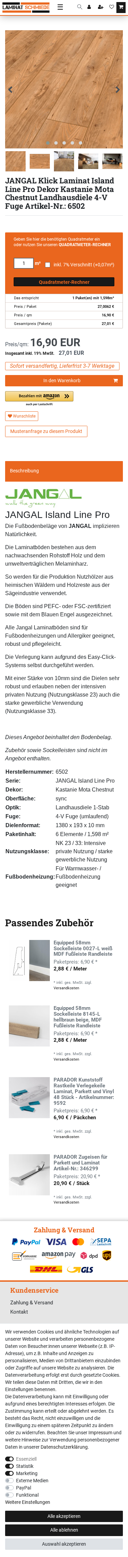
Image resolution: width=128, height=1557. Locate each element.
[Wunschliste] (111, 7)
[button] (39, 399)
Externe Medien (32, 1480)
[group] (29, 960)
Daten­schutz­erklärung (64, 1447)
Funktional (27, 1495)
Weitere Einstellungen (27, 1502)
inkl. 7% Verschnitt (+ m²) (84, 264)
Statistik (24, 1466)
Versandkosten (66, 988)
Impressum (100, 1432)
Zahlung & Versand (31, 1303)
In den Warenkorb (62, 380)
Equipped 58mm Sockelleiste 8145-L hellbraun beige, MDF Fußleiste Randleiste (78, 1017)
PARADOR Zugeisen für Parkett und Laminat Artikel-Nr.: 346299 (80, 1163)
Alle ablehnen (64, 1530)
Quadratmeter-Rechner (64, 282)
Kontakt (19, 1312)
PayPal (23, 1487)
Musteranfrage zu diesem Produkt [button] (46, 431)
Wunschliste (23, 416)
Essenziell (26, 1459)
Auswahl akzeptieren (64, 1544)
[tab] (64, 471)
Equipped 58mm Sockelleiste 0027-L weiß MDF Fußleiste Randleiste (83, 948)
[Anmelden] (90, 7)
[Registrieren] (101, 7)
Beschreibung (24, 470)
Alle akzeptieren (64, 1516)
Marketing (27, 1473)
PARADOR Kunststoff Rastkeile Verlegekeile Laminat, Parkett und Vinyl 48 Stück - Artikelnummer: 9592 (84, 1091)
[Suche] (79, 7)
